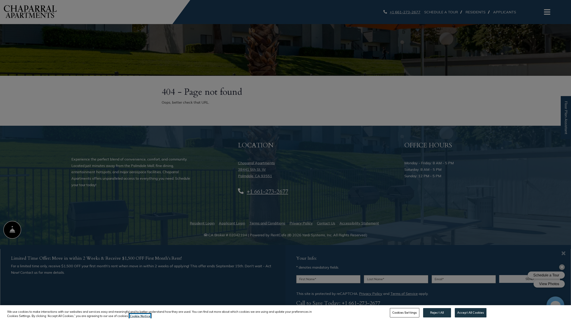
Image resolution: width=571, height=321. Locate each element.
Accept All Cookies (470, 312)
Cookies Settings (404, 312)
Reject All (437, 312)
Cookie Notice (140, 316)
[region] (285, 313)
